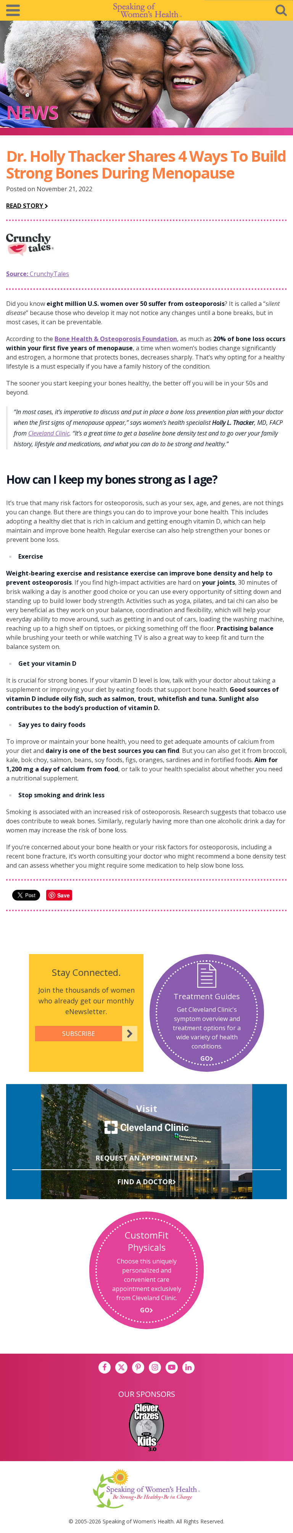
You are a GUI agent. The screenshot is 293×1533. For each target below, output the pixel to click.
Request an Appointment (144, 1157)
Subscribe (78, 1033)
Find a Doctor (144, 1181)
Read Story (25, 206)
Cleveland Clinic (48, 433)
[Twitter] (121, 1367)
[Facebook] (104, 1367)
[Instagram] (155, 1367)
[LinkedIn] (188, 1367)
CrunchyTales (37, 274)
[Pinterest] (138, 1367)
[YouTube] (172, 1367)
